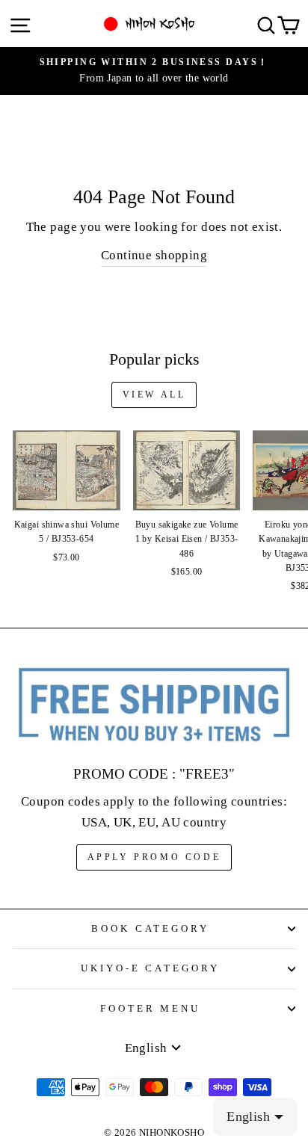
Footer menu (150, 1008)
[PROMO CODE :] (154, 705)
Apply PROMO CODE (154, 857)
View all (154, 394)
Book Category (150, 928)
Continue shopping (154, 255)
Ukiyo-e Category (151, 968)
